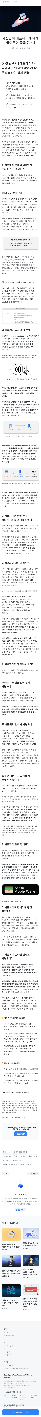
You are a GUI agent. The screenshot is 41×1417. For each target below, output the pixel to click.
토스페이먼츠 (8, 1346)
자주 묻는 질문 (9, 1335)
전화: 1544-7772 (10, 1365)
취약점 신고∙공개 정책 (23, 1397)
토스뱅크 (7, 1352)
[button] (20, 1133)
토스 (5, 1349)
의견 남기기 (34, 1174)
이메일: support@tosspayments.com (16, 1368)
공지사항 (7, 1332)
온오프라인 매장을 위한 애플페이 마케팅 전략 (21, 1069)
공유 (6, 1174)
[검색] (23, 2)
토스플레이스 (8, 1355)
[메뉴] (28, 2)
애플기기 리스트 (19, 901)
